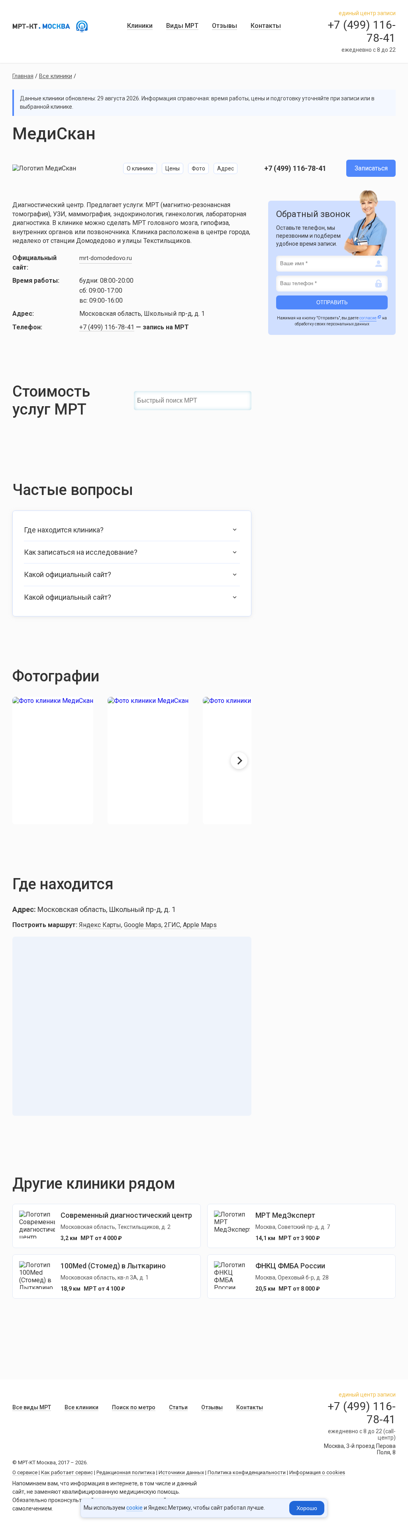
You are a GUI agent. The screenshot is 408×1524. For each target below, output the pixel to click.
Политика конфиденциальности (247, 1472)
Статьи (178, 1407)
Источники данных (181, 1472)
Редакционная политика (125, 1472)
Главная (22, 76)
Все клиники (55, 76)
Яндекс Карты (100, 925)
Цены (172, 168)
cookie (134, 1507)
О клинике (140, 168)
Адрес (225, 168)
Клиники (140, 25)
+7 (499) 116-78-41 (295, 168)
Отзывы (224, 25)
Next (239, 760)
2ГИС (172, 925)
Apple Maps (200, 925)
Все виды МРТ (31, 1407)
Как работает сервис (67, 1472)
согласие (368, 318)
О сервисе (24, 1472)
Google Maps (142, 925)
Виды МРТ (182, 25)
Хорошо (306, 1508)
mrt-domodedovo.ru (105, 258)
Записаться (371, 168)
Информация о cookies (317, 1472)
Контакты (266, 25)
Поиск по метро (133, 1407)
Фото (198, 168)
